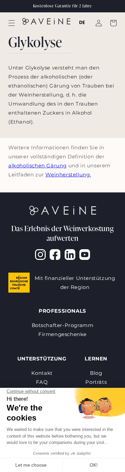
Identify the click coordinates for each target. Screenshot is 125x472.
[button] (11, 23)
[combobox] (82, 22)
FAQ (42, 382)
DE (82, 22)
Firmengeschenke (62, 334)
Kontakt (42, 373)
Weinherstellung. (68, 174)
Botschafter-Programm (63, 325)
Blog (96, 373)
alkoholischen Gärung (37, 165)
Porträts (96, 382)
